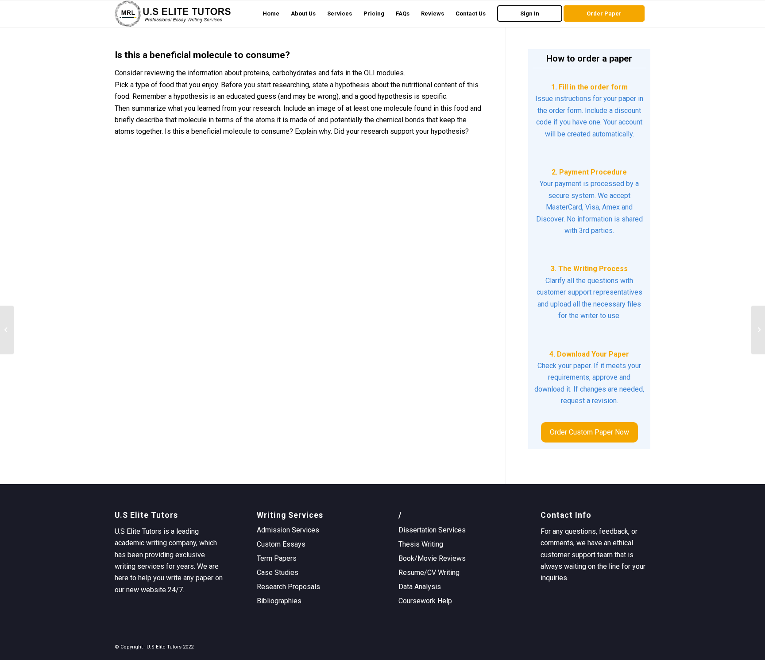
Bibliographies (279, 601)
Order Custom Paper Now (589, 432)
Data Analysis (419, 586)
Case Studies (277, 572)
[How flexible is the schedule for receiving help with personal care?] (7, 330)
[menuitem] (271, 13)
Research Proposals (288, 586)
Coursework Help (425, 601)
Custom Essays (281, 544)
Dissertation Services (432, 530)
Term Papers (277, 558)
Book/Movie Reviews (432, 558)
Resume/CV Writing (429, 572)
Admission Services (288, 530)
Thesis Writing (420, 544)
